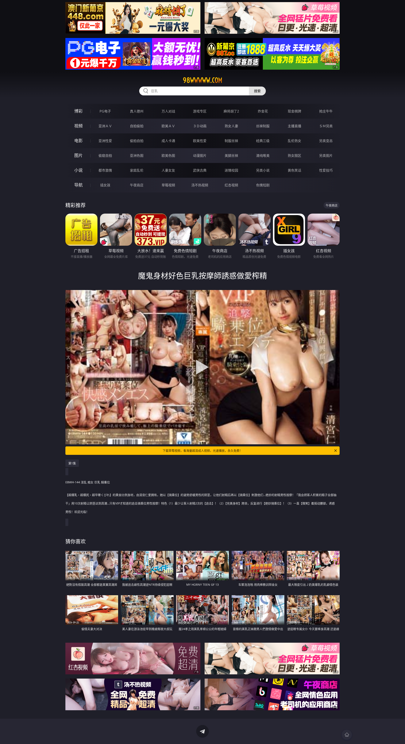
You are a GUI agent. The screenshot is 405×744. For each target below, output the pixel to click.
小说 (78, 170)
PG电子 (105, 111)
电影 (78, 141)
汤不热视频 (199, 185)
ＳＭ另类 (326, 126)
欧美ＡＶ (168, 126)
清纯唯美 (263, 155)
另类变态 (326, 140)
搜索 (257, 91)
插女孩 (105, 185)
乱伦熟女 (294, 140)
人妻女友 (168, 170)
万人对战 (168, 111)
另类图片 (326, 155)
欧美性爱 (200, 140)
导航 (78, 185)
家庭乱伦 (136, 170)
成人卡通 (168, 140)
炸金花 (263, 111)
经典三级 (263, 140)
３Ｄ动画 (200, 126)
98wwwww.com (202, 80)
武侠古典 (200, 170)
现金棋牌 (294, 111)
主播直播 (294, 126)
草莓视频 (168, 185)
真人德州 (136, 111)
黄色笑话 (294, 170)
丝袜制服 (263, 126)
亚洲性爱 (105, 140)
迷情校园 (231, 170)
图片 (78, 155)
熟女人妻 (231, 126)
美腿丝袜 (231, 155)
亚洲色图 (136, 155)
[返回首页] (347, 735)
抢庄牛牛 (326, 111)
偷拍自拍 (136, 140)
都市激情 (105, 170)
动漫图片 (200, 155)
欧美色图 (168, 155)
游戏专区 (200, 111)
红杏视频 (231, 185)
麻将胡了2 (231, 111)
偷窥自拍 (105, 155)
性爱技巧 (326, 170)
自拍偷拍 (136, 126)
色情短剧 (263, 185)
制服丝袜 (231, 140)
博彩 (78, 111)
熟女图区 (294, 155)
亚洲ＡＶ (105, 126)
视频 (78, 126)
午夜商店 (136, 185)
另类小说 (263, 170)
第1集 (72, 463)
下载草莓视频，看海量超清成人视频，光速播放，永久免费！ (202, 451)
